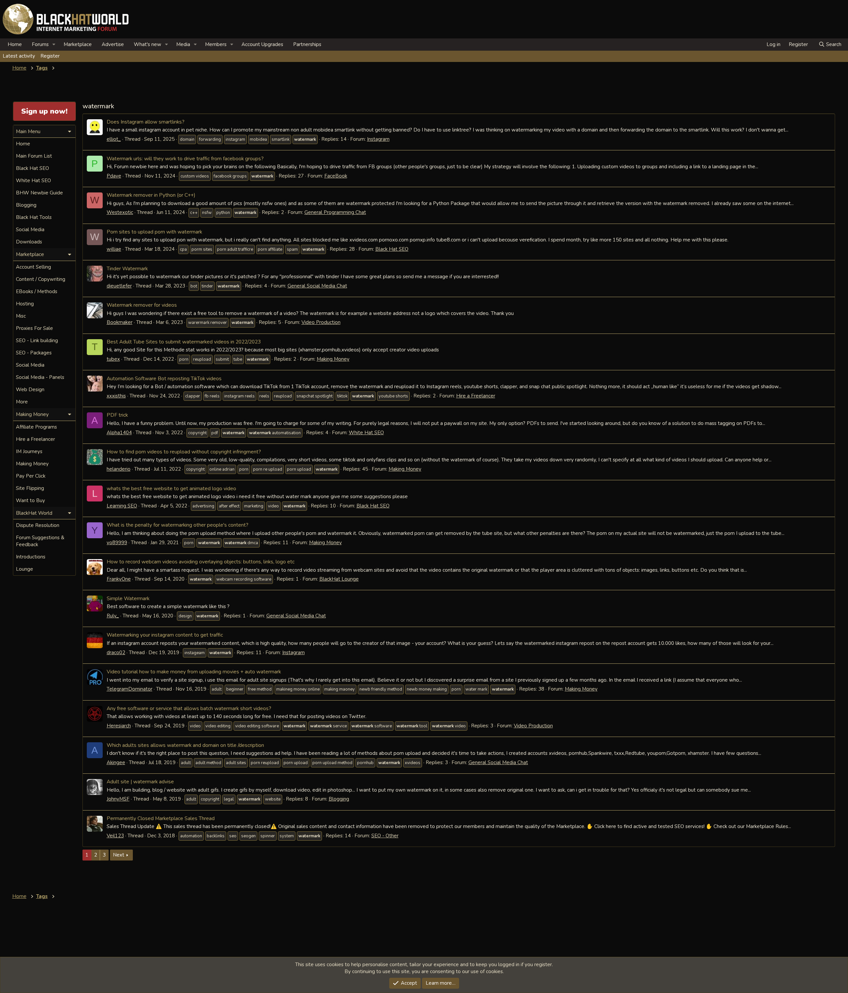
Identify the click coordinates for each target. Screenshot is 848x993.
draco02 (116, 652)
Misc (21, 316)
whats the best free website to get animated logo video (171, 488)
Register (50, 56)
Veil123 (115, 835)
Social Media (30, 229)
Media (183, 44)
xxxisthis (116, 395)
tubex (113, 359)
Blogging (339, 799)
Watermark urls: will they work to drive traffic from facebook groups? (185, 158)
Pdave (114, 176)
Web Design (30, 389)
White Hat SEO (366, 432)
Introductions (30, 556)
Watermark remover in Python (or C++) (151, 194)
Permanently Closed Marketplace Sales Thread (161, 818)
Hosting (25, 303)
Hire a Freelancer (475, 395)
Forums (40, 44)
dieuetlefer (119, 286)
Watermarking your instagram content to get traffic (165, 634)
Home (15, 44)
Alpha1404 (119, 432)
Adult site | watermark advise (140, 781)
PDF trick (117, 414)
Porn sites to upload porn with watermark (154, 231)
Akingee (116, 762)
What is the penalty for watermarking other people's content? (177, 524)
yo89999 (117, 542)
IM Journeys (29, 451)
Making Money (333, 359)
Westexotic (120, 212)
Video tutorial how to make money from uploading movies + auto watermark (194, 671)
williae (114, 249)
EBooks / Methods (36, 291)
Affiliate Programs (36, 427)
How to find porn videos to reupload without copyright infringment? (184, 451)
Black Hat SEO (391, 249)
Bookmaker (119, 322)
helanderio (119, 469)
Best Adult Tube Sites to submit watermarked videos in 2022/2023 (184, 341)
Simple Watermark (128, 598)
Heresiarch (119, 725)
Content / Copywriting (40, 279)
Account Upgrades (262, 44)
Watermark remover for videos (142, 304)
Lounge (24, 569)
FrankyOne (119, 579)
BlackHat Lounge (339, 579)
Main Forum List (34, 156)
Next (118, 855)
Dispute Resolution (37, 525)
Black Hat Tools (34, 217)
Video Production (321, 322)
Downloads (29, 241)
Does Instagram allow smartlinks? (146, 121)
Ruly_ (113, 615)
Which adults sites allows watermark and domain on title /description (185, 745)
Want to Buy (30, 500)
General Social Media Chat (317, 286)
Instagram (378, 139)
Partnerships (307, 44)
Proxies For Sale (34, 328)
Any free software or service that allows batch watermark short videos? (189, 708)
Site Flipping (30, 488)
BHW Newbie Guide (39, 192)
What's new (147, 44)
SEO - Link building (37, 340)
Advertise (113, 44)
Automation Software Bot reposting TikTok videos (164, 378)
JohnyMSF (118, 799)
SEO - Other (384, 835)
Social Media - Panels (40, 377)
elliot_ (114, 139)
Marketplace (78, 44)
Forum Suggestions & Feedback (40, 541)
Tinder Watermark (127, 268)
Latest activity (19, 56)
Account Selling (33, 267)
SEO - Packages (34, 352)
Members (216, 44)
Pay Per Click (30, 476)
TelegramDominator (129, 689)
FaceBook (335, 176)
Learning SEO (122, 505)
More (22, 401)
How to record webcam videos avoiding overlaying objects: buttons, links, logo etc (200, 561)
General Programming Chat (335, 212)
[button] (54, 44)
